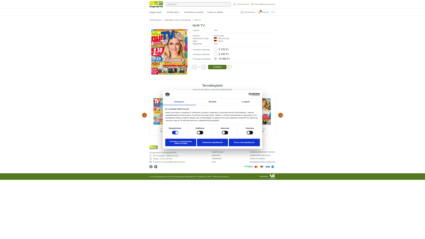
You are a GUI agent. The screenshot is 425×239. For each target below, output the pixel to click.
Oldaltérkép (216, 158)
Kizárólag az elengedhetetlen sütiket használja (181, 142)
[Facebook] (151, 167)
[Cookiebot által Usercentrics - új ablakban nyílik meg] (250, 94)
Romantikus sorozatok (194, 12)
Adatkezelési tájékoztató (260, 155)
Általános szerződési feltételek (262, 152)
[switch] (200, 132)
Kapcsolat (216, 155)
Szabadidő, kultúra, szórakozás (178, 20)
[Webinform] (272, 176)
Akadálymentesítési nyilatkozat (263, 162)
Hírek (214, 162)
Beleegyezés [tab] (179, 102)
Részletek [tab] (212, 102)
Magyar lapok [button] (155, 12)
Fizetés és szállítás (215, 12)
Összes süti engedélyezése (244, 142)
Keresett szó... (173, 4)
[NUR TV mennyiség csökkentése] (195, 67)
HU (272, 12)
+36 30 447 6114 (243, 4)
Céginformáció (217, 152)
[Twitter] (155, 167)
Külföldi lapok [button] (173, 12)
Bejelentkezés (249, 12)
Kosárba (217, 67)
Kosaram (265, 12)
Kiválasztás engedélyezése (212, 142)
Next (280, 115)
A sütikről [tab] (245, 102)
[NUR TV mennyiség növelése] (203, 67)
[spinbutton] (199, 67)
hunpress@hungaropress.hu (265, 4)
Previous (144, 115)
